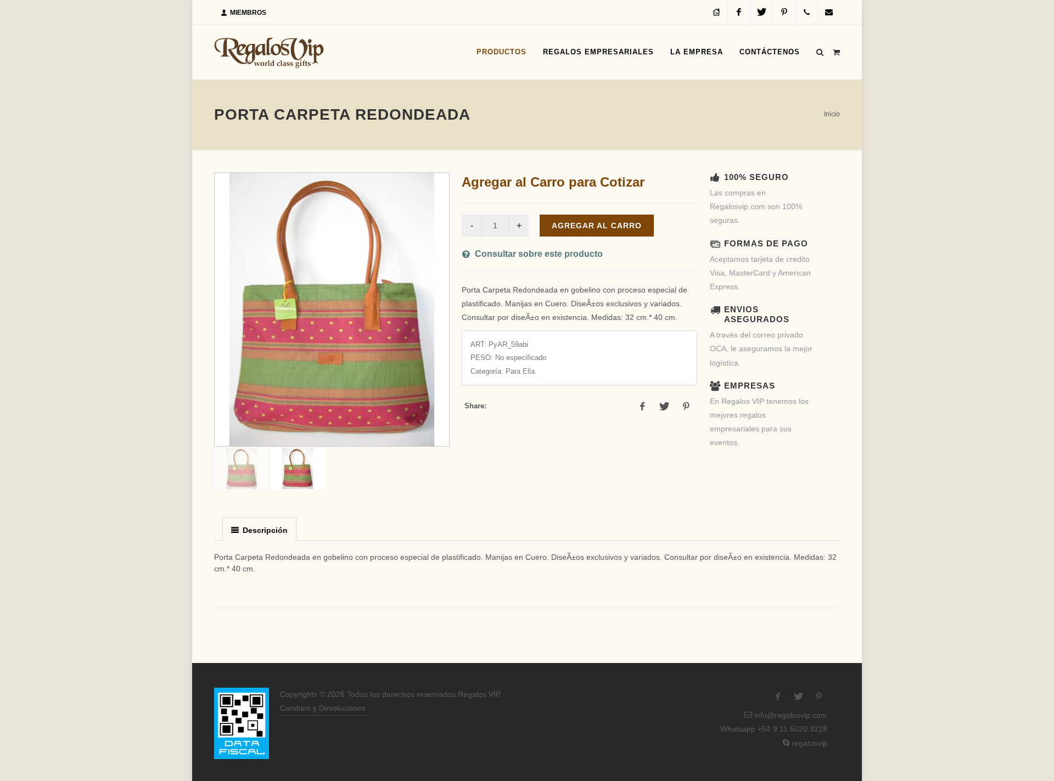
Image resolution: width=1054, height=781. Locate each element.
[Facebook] (739, 12)
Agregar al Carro (597, 225)
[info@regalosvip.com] (829, 12)
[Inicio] (716, 12)
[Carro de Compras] (836, 50)
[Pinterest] (784, 12)
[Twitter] (761, 12)
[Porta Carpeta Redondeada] (332, 309)
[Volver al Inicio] (269, 52)
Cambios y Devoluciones (323, 708)
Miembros (247, 12)
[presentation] (259, 530)
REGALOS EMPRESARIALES (598, 52)
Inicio (832, 114)
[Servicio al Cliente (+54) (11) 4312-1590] (806, 12)
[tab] (259, 529)
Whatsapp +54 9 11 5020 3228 (772, 728)
